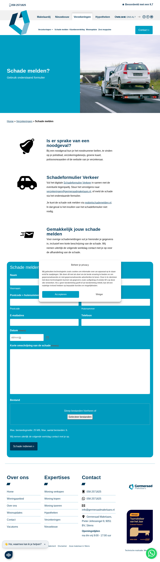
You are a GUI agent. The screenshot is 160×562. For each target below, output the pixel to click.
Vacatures (12, 526)
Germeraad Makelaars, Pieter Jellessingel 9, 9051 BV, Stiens (97, 521)
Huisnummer (88, 308)
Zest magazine (104, 30)
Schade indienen (22, 446)
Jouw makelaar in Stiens (79, 546)
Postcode (15, 308)
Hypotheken (102, 17)
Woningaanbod (15, 498)
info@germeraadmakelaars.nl (98, 509)
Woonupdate (91, 30)
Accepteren (61, 294)
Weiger (99, 294)
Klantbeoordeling (77, 30)
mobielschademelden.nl (98, 202)
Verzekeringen (82, 17)
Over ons (120, 17)
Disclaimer (62, 546)
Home (10, 121)
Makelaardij (43, 17)
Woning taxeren (53, 505)
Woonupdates (14, 512)
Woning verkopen (54, 491)
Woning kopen (52, 498)
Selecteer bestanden (80, 417)
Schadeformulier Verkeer (77, 182)
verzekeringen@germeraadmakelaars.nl (69, 191)
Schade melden (61, 30)
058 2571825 (18, 5)
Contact (143, 30)
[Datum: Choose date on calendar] (47, 337)
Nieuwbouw (62, 17)
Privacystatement (48, 546)
